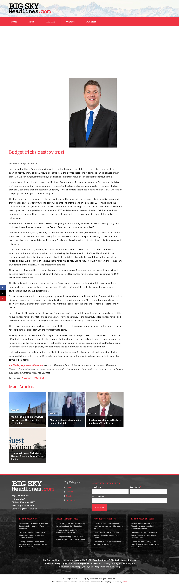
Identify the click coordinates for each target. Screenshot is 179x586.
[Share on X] (3, 293)
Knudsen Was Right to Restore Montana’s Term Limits (105, 421)
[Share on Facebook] (3, 287)
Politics (50, 21)
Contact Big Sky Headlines (24, 509)
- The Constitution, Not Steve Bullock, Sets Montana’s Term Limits (106, 535)
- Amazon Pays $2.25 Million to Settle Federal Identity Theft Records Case (144, 535)
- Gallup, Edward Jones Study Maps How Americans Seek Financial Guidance (143, 526)
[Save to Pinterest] (3, 298)
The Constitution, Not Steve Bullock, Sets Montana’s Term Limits (27, 455)
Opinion (70, 21)
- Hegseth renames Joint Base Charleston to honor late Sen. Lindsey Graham (32, 535)
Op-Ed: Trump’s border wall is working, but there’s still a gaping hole (27, 419)
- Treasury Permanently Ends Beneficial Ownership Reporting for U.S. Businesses (145, 544)
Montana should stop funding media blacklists (65, 421)
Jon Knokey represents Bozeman (26, 365)
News (31, 21)
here (125, 582)
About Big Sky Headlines (23, 505)
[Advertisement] (89, 50)
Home (14, 21)
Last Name (135, 487)
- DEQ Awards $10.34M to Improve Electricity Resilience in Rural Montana (33, 526)
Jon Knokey (41, 378)
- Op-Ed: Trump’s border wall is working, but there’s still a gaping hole (108, 526)
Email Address (99, 496)
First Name (97, 487)
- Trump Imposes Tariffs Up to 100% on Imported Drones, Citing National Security (33, 544)
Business (91, 21)
